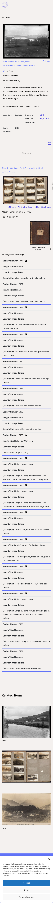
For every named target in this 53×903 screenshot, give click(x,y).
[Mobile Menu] (49, 5)
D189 (22, 593)
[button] (49, 859)
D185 (22, 485)
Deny (26, 890)
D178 (22, 307)
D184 (22, 458)
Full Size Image (44, 207)
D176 (22, 261)
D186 (22, 512)
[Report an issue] (49, 144)
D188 (22, 566)
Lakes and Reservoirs (13, 106)
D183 (22, 435)
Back (8, 17)
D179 (22, 334)
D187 (22, 539)
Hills (28, 106)
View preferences (26, 897)
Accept (26, 883)
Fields (36, 106)
